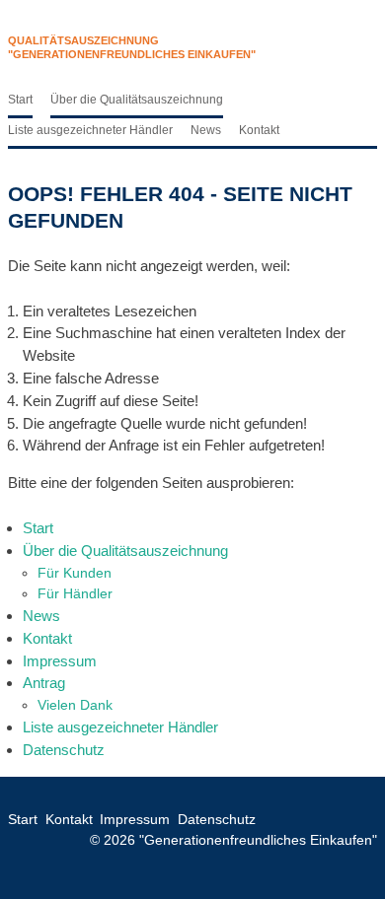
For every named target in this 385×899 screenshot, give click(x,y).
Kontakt (259, 130)
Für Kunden (75, 573)
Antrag (44, 682)
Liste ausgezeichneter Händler (90, 130)
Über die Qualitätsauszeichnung (136, 99)
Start (20, 99)
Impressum (60, 661)
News (206, 130)
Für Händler (75, 593)
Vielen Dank (75, 705)
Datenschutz (64, 749)
